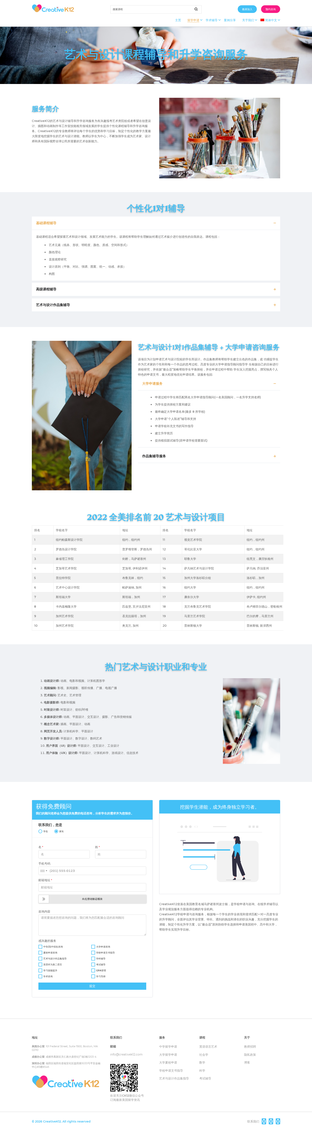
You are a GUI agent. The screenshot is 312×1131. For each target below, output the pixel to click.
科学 (202, 1070)
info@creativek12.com (126, 1054)
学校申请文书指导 (171, 1070)
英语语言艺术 (208, 1047)
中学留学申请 (168, 1047)
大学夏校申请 (168, 1062)
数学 (202, 1062)
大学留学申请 (168, 1055)
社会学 (203, 1055)
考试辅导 (205, 1078)
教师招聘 (250, 1047)
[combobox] (43, 871)
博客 (247, 1062)
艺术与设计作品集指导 (174, 1078)
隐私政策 (250, 1055)
